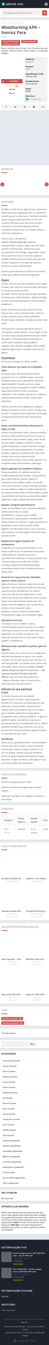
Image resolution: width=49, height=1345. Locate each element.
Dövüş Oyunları (9, 1082)
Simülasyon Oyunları (11, 44)
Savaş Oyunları (9, 1114)
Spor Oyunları (8, 1124)
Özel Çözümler (9, 1172)
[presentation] (2, 184)
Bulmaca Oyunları (10, 1076)
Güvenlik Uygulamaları (12, 1162)
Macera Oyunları (9, 1103)
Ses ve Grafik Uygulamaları (14, 1177)
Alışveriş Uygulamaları (12, 1146)
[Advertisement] (24, 137)
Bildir (12, 93)
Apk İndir (24, 1322)
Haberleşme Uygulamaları (13, 1167)
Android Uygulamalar (11, 1140)
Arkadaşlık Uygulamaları (13, 1151)
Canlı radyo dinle (8, 1310)
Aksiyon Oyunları (10, 1066)
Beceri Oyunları (9, 1071)
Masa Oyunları (9, 1108)
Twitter (15, 107)
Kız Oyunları (8, 1098)
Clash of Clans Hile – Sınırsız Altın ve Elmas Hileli (25, 1332)
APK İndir (14, 81)
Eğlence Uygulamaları (11, 1156)
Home (3, 23)
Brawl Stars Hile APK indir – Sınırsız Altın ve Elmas (24, 1326)
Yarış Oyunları (8, 1135)
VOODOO (29, 61)
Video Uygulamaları (11, 1183)
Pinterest (24, 107)
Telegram (33, 107)
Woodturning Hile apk (12, 1018)
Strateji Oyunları (9, 1130)
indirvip (25, 1329)
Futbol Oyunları (9, 1087)
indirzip (25, 1335)
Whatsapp (43, 107)
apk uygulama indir (16, 1215)
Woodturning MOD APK (13, 1023)
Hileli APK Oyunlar (29, 41)
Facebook (6, 107)
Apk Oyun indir (7, 1198)
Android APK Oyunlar (16, 23)
